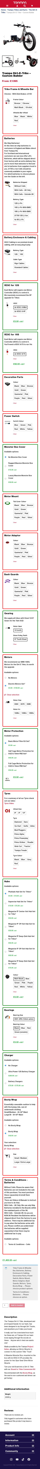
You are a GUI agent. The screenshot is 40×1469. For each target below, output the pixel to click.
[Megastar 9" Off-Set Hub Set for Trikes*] (20, 952)
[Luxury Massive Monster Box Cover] (20, 479)
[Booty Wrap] (20, 1134)
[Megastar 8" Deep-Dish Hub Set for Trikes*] (20, 939)
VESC (15, 303)
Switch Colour (18, 421)
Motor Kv (16, 709)
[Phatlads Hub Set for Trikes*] (20, 894)
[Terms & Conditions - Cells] (20, 1245)
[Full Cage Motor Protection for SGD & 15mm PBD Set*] (20, 767)
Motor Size (17, 700)
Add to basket (17, 1305)
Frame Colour (18, 99)
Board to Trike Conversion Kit (23, 1369)
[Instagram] (11, 1459)
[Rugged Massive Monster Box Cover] (20, 466)
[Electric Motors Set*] (20, 686)
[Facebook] (28, 1459)
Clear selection (13, 695)
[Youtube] (17, 1459)
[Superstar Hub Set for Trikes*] (20, 904)
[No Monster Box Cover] (20, 457)
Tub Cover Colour (19, 501)
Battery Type (18, 199)
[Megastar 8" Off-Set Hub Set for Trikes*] (20, 927)
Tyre (15, 818)
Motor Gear (17, 626)
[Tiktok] (23, 1459)
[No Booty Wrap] (20, 1126)
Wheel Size (17, 809)
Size (14, 1154)
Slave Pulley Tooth (20, 635)
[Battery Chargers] (20, 1083)
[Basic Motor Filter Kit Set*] (20, 743)
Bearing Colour (19, 1024)
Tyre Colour (17, 855)
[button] (25, 6)
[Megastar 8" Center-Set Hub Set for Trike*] (20, 915)
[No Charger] (20, 1066)
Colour (15, 382)
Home (3, 10)
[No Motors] (20, 678)
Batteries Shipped (20, 182)
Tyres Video (9, 803)
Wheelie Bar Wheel (20, 112)
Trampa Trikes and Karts (17, 10)
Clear (14, 125)
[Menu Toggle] (7, 6)
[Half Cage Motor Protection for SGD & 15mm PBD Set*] (20, 754)
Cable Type (17, 259)
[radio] (17, 103)
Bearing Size (18, 1015)
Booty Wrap (27, 1373)
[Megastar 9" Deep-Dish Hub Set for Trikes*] (20, 964)
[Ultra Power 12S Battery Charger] (20, 1074)
